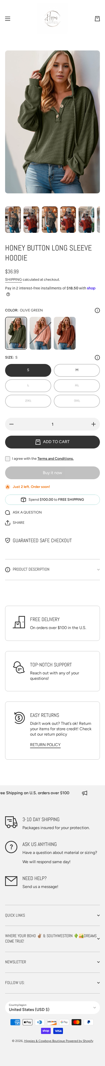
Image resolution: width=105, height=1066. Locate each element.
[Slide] (97, 310)
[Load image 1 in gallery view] (13, 219)
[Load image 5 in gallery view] (86, 219)
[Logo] (52, 18)
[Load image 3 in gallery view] (50, 219)
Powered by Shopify (79, 1041)
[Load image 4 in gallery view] (68, 219)
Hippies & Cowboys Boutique (45, 1041)
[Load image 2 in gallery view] (31, 219)
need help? (34, 878)
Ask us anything (39, 844)
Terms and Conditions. (55, 458)
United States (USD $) (29, 1009)
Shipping (13, 279)
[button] (97, 18)
